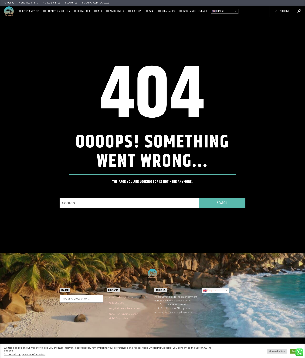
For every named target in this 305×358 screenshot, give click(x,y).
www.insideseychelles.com (124, 297)
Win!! (151, 11)
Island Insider (117, 11)
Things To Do (83, 11)
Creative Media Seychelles (96, 3)
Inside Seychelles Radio (195, 11)
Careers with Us (52, 3)
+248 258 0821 (117, 302)
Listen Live (283, 11)
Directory (137, 11)
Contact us (72, 3)
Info (100, 11)
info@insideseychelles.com (124, 308)
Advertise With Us (29, 3)
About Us (9, 3)
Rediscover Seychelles (58, 11)
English (220, 11)
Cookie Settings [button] (277, 351)
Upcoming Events (30, 11)
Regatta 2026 (168, 11)
